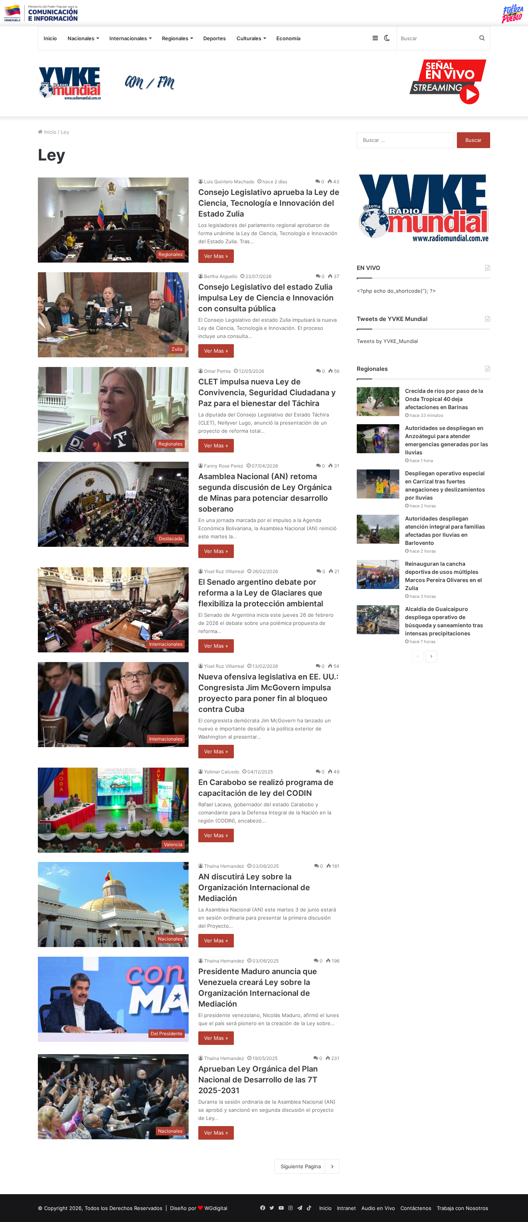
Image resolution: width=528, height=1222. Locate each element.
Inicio (50, 38)
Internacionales (128, 38)
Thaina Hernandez (224, 866)
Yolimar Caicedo (221, 772)
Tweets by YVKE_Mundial (387, 341)
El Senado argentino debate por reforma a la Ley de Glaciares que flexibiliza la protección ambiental (260, 592)
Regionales (175, 38)
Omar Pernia (217, 371)
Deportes (214, 38)
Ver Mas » (216, 256)
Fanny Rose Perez (224, 466)
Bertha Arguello (220, 276)
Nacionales (81, 38)
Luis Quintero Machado (229, 181)
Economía (288, 38)
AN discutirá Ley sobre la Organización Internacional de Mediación (254, 887)
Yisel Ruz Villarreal (224, 571)
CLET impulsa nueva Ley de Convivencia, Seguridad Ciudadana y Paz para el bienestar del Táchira (267, 392)
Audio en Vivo (378, 1208)
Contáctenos (415, 1208)
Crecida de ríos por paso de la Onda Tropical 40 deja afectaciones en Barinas (444, 398)
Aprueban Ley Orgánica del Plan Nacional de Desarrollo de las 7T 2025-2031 (258, 1079)
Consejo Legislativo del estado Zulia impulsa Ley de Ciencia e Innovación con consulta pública (266, 297)
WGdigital (215, 1208)
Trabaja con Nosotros (462, 1208)
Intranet (346, 1208)
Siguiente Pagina (301, 1166)
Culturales (249, 38)
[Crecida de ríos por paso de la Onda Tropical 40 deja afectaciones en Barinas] (378, 401)
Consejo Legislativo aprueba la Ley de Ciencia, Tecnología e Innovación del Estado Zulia (268, 203)
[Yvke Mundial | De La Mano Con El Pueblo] (109, 83)
